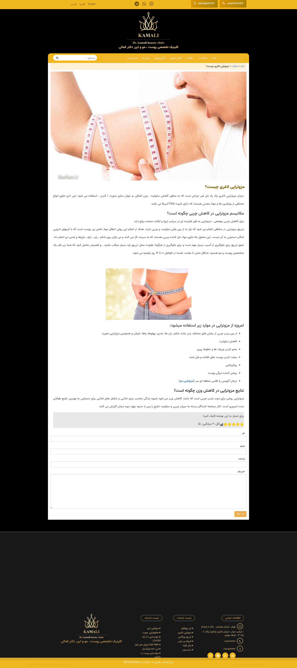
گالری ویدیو (160, 58)
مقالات (189, 58)
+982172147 (234, 4)
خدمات (204, 58)
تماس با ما (132, 58)
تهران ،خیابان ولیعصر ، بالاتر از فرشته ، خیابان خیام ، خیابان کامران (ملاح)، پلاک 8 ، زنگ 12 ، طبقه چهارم (222, 631)
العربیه (82, 4)
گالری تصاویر (176, 58)
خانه (214, 58)
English (92, 4)
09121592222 (206, 4)
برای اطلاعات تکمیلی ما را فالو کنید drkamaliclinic (149, 662)
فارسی (74, 4)
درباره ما (146, 58)
